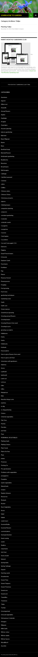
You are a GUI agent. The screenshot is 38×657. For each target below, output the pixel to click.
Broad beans (5, 167)
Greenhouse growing (7, 312)
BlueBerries (4, 160)
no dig (3, 406)
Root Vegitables (6, 507)
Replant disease (6, 493)
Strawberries (5, 576)
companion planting (7, 208)
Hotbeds (3, 347)
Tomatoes (4, 601)
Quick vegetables (6, 482)
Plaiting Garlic (5, 441)
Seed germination (6, 535)
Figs (2, 271)
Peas (2, 434)
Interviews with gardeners (9, 361)
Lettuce (3, 382)
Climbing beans (5, 205)
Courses (3, 232)
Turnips (3, 607)
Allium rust (4, 104)
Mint (2, 396)
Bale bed (3, 135)
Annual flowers (5, 111)
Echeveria (4, 257)
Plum (2, 455)
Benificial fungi (5, 149)
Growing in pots (6, 326)
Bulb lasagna (5, 170)
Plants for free (5, 451)
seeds (3, 542)
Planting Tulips (6, 27)
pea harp (3, 430)
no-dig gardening (6, 410)
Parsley (3, 423)
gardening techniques (7, 295)
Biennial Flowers (6, 153)
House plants (5, 351)
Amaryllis (3, 108)
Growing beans (5, 319)
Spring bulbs (4, 562)
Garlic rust (4, 305)
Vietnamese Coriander (8, 618)
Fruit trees (4, 292)
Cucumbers (4, 239)
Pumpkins (4, 479)
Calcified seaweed (6, 177)
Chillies (3, 187)
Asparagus (4, 125)
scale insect (4, 521)
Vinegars (3, 621)
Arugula (3, 121)
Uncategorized (5, 611)
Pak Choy (4, 420)
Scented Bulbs (5, 524)
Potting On (4, 465)
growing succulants (7, 330)
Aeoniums (4, 97)
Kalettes (3, 364)
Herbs (3, 337)
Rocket (3, 503)
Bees (2, 146)
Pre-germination (6, 469)
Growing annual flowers (8, 316)
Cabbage (3, 173)
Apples (3, 114)
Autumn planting (6, 128)
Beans (3, 142)
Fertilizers (4, 267)
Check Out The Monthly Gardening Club (18, 71)
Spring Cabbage (6, 566)
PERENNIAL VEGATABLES (9, 437)
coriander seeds (6, 222)
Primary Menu (35, 15)
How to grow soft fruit (8, 357)
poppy (3, 458)
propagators (4, 476)
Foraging (3, 285)
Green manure (5, 309)
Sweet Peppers (5, 583)
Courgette (4, 226)
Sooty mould (5, 555)
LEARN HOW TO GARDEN (11, 15)
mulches (3, 403)
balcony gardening (6, 132)
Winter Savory (5, 639)
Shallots (3, 545)
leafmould (4, 375)
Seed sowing (5, 538)
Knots (3, 368)
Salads (3, 517)
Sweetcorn (4, 590)
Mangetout (4, 392)
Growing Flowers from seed (9, 323)
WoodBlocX (4, 642)
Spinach (3, 559)
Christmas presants (7, 198)
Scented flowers (6, 528)
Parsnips (3, 427)
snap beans (4, 548)
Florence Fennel (6, 278)
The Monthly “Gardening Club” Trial (19, 84)
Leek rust (4, 378)
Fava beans (4, 264)
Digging (3, 250)
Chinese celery (5, 191)
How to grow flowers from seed (10, 354)
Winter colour (5, 632)
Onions (3, 413)
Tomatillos (4, 597)
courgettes (4, 229)
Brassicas (4, 163)
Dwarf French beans (7, 253)
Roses (3, 510)
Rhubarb (3, 500)
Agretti (3, 101)
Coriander (4, 219)
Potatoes (4, 462)
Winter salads (5, 635)
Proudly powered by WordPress (9, 654)
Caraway (3, 180)
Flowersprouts (5, 281)
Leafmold (4, 371)
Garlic (2, 302)
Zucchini (3, 646)
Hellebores (4, 333)
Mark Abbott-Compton (18, 29)
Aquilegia (4, 118)
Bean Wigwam (5, 139)
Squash (3, 569)
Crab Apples (4, 236)
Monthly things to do (7, 399)
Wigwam (3, 625)
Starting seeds (5, 573)
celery (3, 184)
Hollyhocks (4, 344)
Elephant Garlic (5, 260)
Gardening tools (6, 298)
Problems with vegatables (9, 472)
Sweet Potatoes (6, 587)
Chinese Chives (6, 194)
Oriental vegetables (7, 417)
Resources (4, 496)
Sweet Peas (4, 580)
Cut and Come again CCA (8, 243)
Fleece (3, 274)
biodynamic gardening (7, 156)
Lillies (2, 389)
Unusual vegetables (7, 614)
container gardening (7, 215)
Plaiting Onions (5, 444)
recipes (3, 489)
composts (4, 212)
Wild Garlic (4, 628)
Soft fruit (4, 552)
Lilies (2, 385)
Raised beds (4, 486)
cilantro (3, 201)
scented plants (5, 531)
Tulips (3, 604)
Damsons (4, 246)
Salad (2, 514)
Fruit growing (5, 288)
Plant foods (4, 448)
